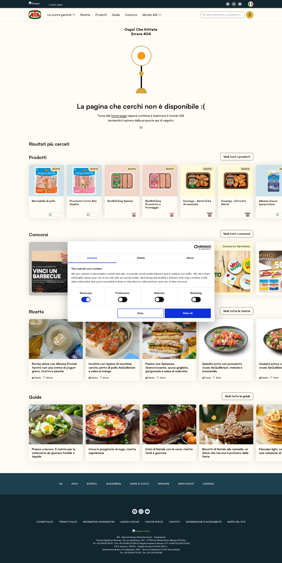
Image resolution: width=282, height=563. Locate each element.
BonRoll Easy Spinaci (120, 201)
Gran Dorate (186, 483)
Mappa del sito (236, 521)
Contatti (174, 521)
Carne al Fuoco (139, 483)
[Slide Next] (272, 191)
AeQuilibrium (113, 483)
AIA (61, 483)
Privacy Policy (68, 521)
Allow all (188, 313)
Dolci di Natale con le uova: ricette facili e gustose (169, 451)
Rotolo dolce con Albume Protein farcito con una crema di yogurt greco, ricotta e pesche (54, 367)
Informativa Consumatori (98, 521)
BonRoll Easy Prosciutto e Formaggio (153, 204)
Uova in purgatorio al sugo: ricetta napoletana (112, 451)
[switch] (122, 299)
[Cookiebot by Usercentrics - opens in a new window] (196, 247)
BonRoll (92, 483)
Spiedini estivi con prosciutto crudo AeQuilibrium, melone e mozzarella (222, 367)
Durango (208, 483)
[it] (250, 4)
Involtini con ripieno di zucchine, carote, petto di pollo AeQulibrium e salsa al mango (112, 367)
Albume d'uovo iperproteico (268, 202)
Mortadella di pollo (43, 201)
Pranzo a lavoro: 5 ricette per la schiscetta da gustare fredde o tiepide (53, 452)
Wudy (74, 483)
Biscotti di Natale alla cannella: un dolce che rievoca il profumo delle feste (225, 452)
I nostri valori (56, 4)
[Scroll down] (141, 127)
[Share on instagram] (234, 4)
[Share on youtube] (240, 4)
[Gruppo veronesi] (141, 532)
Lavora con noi (129, 521)
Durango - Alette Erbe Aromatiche (197, 202)
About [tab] (190, 257)
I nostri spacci (154, 521)
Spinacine (163, 483)
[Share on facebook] (228, 4)
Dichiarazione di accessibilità (204, 521)
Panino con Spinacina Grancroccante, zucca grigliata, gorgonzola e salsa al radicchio (166, 367)
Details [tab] (141, 257)
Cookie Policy (45, 521)
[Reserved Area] (249, 14)
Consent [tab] (92, 257)
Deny (140, 313)
